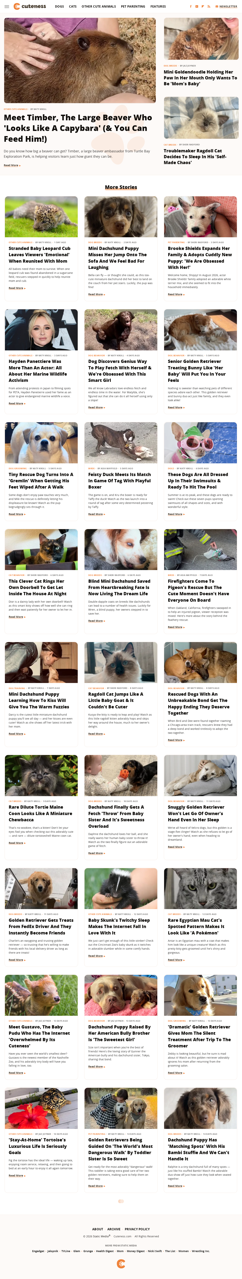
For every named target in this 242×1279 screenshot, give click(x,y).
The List (170, 1251)
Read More (11, 165)
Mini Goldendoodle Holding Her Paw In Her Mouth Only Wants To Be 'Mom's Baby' (200, 78)
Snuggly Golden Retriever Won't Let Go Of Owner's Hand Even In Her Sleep (196, 813)
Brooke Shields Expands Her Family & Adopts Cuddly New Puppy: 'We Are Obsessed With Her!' (200, 257)
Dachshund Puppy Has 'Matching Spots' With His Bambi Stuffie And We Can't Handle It (198, 1149)
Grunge (88, 1251)
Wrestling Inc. (201, 1251)
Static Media (101, 1236)
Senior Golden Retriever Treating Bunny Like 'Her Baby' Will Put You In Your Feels (197, 370)
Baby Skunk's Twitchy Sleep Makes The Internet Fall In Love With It (119, 926)
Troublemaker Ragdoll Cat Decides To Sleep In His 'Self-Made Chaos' (195, 156)
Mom (120, 1251)
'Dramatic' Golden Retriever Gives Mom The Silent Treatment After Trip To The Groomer (199, 1036)
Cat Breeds (170, 144)
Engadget (38, 1251)
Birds (91, 468)
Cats (73, 6)
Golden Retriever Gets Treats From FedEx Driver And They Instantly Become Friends (41, 926)
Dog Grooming (18, 468)
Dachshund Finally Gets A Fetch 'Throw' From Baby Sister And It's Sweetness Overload (116, 816)
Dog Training (17, 688)
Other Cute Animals (99, 6)
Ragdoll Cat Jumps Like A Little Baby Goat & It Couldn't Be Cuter (115, 700)
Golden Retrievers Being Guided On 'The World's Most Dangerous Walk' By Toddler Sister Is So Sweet (120, 1149)
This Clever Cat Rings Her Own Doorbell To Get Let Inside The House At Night (38, 587)
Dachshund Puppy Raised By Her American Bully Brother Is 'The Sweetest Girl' (119, 1033)
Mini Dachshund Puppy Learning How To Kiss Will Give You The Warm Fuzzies (39, 700)
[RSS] (208, 6)
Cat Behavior (17, 575)
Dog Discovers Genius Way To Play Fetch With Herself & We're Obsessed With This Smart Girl (119, 370)
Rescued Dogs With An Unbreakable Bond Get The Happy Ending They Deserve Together (199, 703)
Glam (76, 1251)
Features (158, 6)
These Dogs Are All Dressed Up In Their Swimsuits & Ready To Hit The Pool (198, 480)
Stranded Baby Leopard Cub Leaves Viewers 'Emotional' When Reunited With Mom (40, 254)
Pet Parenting (133, 6)
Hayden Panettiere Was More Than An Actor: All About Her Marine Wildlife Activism (38, 370)
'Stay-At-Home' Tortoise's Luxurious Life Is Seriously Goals (38, 1146)
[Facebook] (190, 6)
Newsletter (228, 6)
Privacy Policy (137, 1229)
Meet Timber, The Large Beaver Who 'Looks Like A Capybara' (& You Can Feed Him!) (78, 128)
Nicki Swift (155, 1251)
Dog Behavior (96, 355)
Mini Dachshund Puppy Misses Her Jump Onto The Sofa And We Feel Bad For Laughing (117, 257)
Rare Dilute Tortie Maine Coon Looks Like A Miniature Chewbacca (40, 813)
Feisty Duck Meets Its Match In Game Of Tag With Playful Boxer (119, 480)
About (97, 1229)
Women (183, 1251)
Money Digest (136, 1251)
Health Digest (105, 1251)
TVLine (65, 1251)
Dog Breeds (170, 65)
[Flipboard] (202, 6)
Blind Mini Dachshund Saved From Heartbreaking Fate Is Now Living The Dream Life (119, 587)
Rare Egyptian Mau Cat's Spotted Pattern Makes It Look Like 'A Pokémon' (196, 926)
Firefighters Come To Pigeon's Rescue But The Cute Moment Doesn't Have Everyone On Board (198, 590)
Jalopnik (52, 1251)
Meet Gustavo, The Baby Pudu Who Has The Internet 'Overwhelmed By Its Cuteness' (39, 1036)
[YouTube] (196, 6)
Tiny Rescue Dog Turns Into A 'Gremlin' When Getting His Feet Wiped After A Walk (41, 480)
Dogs (59, 6)
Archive (114, 1229)
